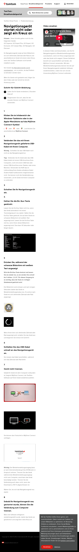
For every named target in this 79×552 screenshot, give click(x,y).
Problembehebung (27, 21)
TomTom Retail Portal (11, 21)
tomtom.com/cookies (68, 541)
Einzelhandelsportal (36, 4)
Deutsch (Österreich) (10, 543)
